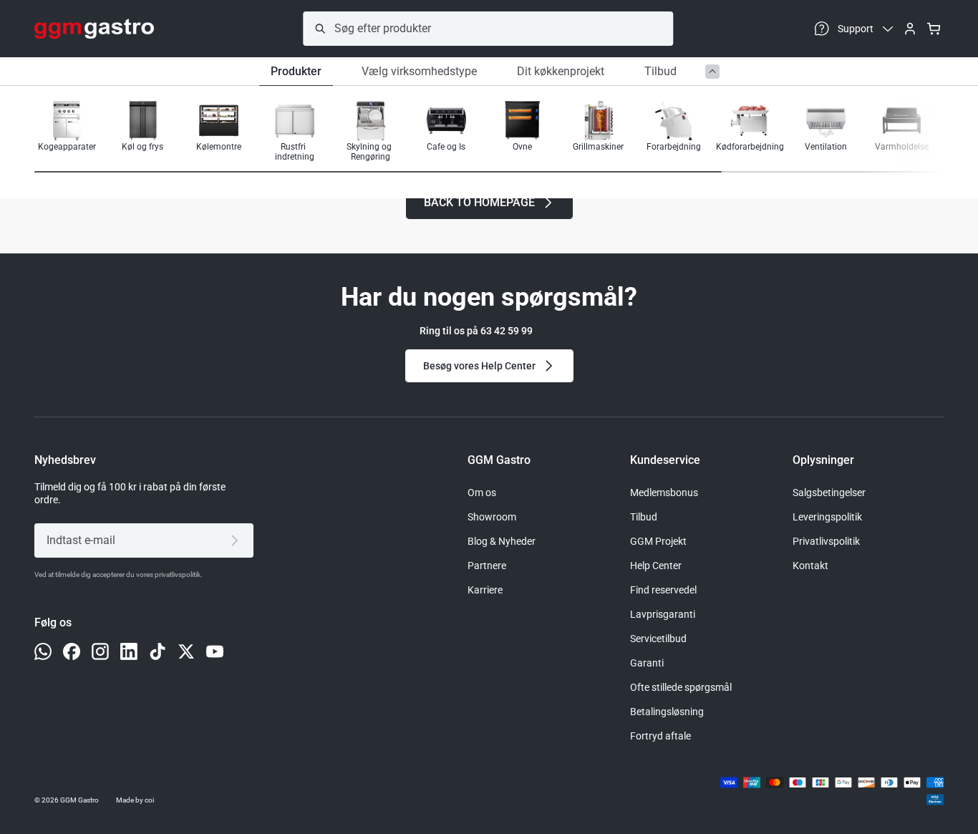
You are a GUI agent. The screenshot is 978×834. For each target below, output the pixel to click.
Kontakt (810, 565)
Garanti (647, 663)
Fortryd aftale (660, 736)
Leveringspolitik (827, 517)
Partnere (487, 565)
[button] (897, 132)
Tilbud (660, 71)
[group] (66, 131)
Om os (482, 492)
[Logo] (94, 29)
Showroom (492, 517)
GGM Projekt (658, 541)
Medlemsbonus (664, 492)
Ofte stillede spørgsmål (681, 687)
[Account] (910, 28)
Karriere (485, 590)
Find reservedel (663, 590)
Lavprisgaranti (662, 614)
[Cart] (933, 28)
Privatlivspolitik (826, 541)
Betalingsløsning (667, 711)
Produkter (296, 71)
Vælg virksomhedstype (419, 71)
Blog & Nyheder (502, 541)
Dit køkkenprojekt (560, 71)
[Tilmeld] (237, 540)
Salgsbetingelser (829, 492)
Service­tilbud (658, 638)
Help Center (656, 565)
